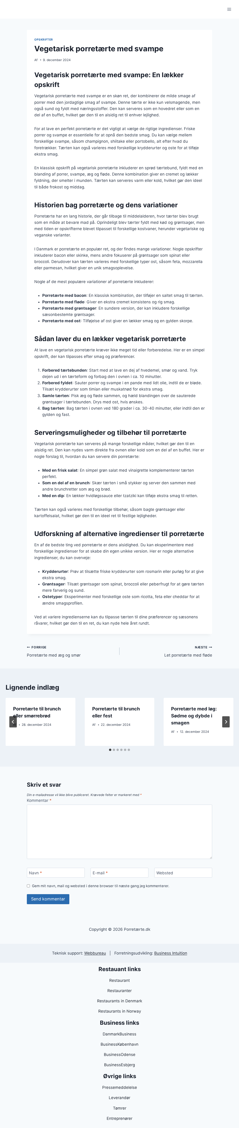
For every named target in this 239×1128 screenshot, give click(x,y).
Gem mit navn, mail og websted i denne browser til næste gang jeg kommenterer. (100, 886)
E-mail (100, 873)
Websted (164, 873)
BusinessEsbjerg (119, 1064)
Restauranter (119, 990)
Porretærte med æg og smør (54, 651)
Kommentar (39, 800)
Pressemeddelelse (119, 1087)
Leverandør (119, 1097)
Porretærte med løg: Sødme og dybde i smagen (194, 716)
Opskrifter (43, 39)
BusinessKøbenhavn (119, 1044)
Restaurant (119, 980)
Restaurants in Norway (119, 1011)
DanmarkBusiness (119, 1034)
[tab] (110, 750)
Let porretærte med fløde (188, 651)
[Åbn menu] (229, 9)
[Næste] (226, 721)
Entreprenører (119, 1118)
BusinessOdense (119, 1054)
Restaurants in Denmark (119, 1001)
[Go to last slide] (13, 721)
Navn (35, 873)
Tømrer (119, 1108)
